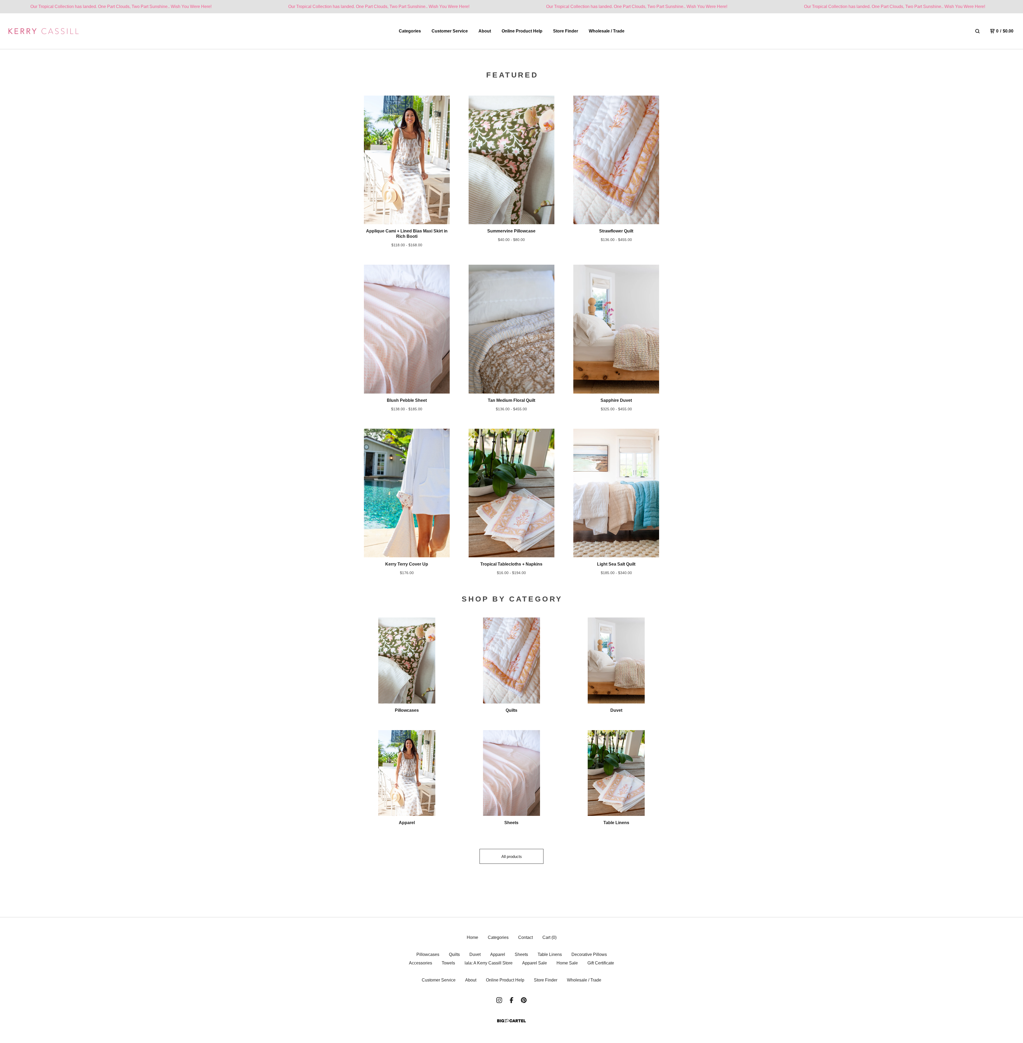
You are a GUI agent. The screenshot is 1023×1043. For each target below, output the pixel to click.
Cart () (549, 937)
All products (511, 856)
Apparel (497, 954)
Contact (525, 937)
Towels (448, 963)
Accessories (420, 963)
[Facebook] (511, 1000)
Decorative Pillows (589, 954)
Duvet (475, 954)
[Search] (977, 31)
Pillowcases (427, 954)
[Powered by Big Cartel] (511, 1021)
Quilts (454, 954)
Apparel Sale (534, 963)
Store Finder (565, 31)
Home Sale (567, 963)
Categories (410, 31)
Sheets (521, 954)
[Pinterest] (524, 1000)
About (484, 31)
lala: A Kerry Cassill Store (489, 963)
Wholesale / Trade (606, 31)
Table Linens (550, 954)
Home (472, 937)
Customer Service (450, 31)
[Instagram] (499, 1000)
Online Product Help (522, 31)
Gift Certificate (600, 963)
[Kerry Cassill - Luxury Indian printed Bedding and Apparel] (44, 31)
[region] (511, 6)
